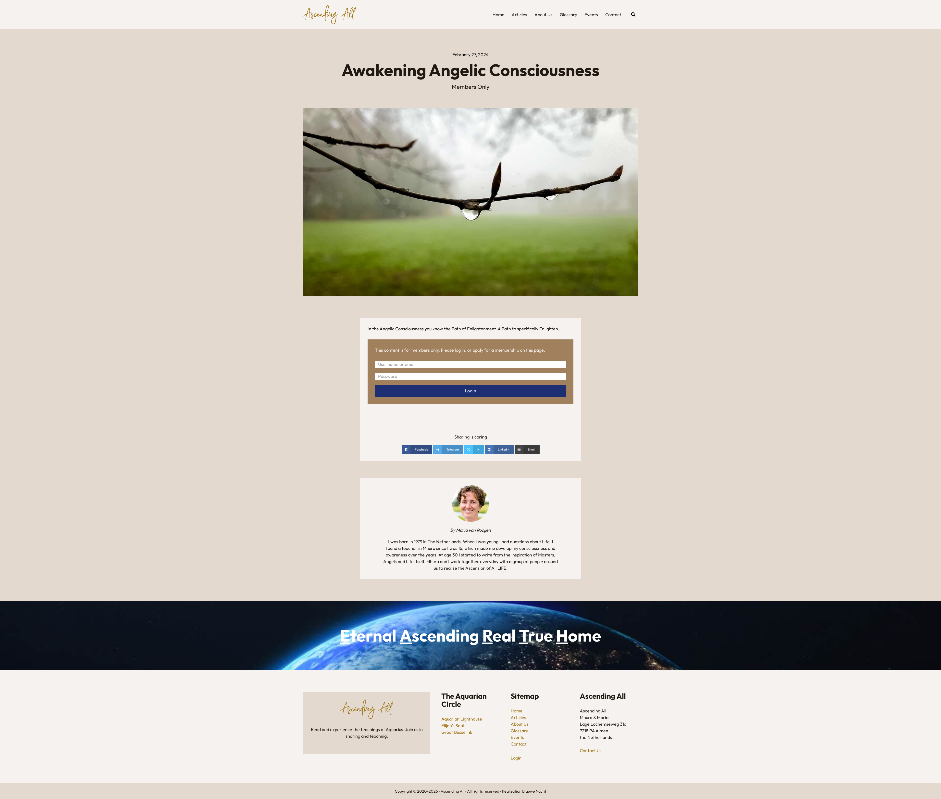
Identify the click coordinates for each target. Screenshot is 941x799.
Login (516, 758)
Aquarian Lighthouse (461, 719)
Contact (613, 14)
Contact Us (591, 750)
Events (591, 14)
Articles (519, 14)
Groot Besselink (456, 732)
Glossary (568, 14)
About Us (543, 14)
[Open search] (633, 14)
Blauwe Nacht (534, 791)
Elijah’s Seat (453, 725)
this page (535, 350)
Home (498, 14)
